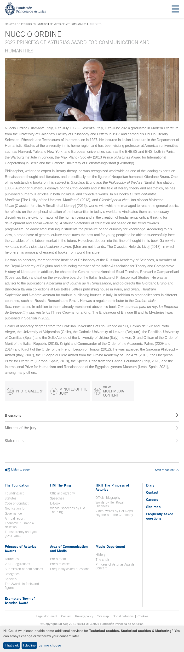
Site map (153, 507)
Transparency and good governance (22, 534)
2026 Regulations (17, 564)
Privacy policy (84, 616)
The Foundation (17, 485)
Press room (58, 559)
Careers (152, 499)
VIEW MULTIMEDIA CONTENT (113, 391)
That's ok (12, 645)
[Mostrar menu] (175, 9)
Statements (14, 440)
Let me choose (50, 645)
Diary (150, 485)
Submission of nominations (24, 569)
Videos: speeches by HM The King (70, 510)
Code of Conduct (17, 503)
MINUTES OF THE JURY (73, 391)
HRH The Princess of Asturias (112, 487)
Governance (13, 513)
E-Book (55, 503)
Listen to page (20, 469)
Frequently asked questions (69, 569)
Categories (12, 574)
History (100, 554)
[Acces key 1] (25, 13)
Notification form (16, 508)
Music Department (110, 546)
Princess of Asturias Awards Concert (115, 566)
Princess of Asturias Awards (68, 24)
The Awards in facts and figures (22, 586)
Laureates (12, 559)
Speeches (57, 498)
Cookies (143, 616)
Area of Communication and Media (69, 548)
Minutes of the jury (20, 428)
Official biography (62, 493)
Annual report (14, 518)
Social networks (123, 616)
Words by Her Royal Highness (110, 504)
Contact (152, 492)
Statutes (10, 498)
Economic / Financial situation (19, 525)
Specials (11, 579)
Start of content (164, 470)
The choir (102, 559)
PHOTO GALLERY (29, 391)
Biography (13, 415)
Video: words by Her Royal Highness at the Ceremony (114, 513)
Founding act (14, 493)
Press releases (60, 564)
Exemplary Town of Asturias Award (20, 600)
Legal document (46, 616)
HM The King (60, 485)
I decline (29, 645)
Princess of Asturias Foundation (26, 24)
